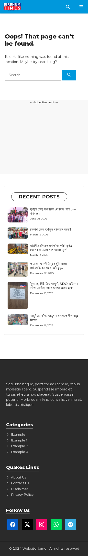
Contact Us (20, 483)
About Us (18, 477)
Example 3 (19, 452)
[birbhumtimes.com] (19, 6)
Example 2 (19, 446)
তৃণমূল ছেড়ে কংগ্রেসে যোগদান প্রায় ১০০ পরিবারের (53, 211)
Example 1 (19, 440)
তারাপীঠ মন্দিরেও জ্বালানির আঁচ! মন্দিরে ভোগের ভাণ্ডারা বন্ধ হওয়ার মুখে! (51, 247)
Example (18, 434)
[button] (68, 6)
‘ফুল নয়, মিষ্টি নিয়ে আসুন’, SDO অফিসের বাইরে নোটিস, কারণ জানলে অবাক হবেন (54, 286)
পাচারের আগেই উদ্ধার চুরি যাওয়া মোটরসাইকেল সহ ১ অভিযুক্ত (48, 265)
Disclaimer (19, 489)
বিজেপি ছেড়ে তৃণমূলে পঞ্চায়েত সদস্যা (50, 229)
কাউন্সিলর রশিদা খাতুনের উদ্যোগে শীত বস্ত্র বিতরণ (54, 318)
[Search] (69, 75)
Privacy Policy (22, 494)
